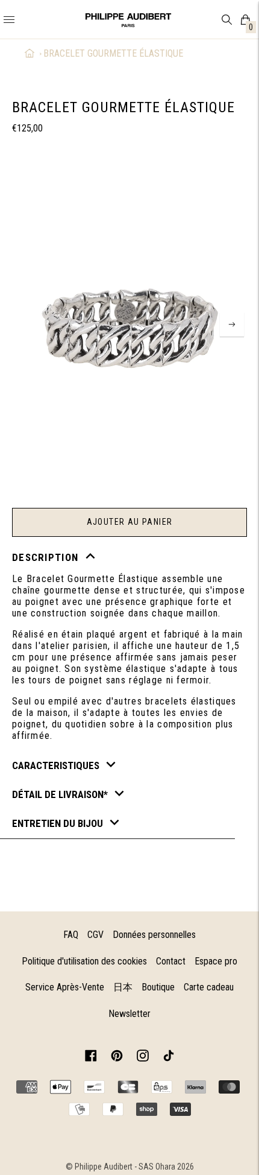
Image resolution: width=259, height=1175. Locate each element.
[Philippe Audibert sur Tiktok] (169, 1058)
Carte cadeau (209, 987)
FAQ (70, 934)
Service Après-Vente (64, 987)
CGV (95, 934)
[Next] (232, 324)
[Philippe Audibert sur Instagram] (143, 1058)
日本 (123, 987)
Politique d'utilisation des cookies (84, 961)
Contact (171, 961)
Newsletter (129, 1013)
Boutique (158, 987)
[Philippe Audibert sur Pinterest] (117, 1058)
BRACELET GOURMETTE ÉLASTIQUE (113, 53)
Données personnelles (154, 934)
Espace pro (216, 961)
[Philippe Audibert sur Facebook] (91, 1058)
